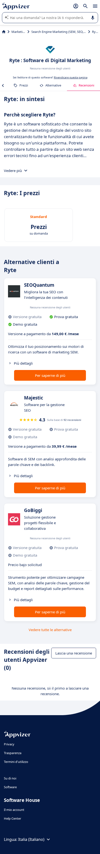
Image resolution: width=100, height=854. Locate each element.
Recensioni (86, 85)
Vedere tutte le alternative (50, 629)
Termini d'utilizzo (16, 761)
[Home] (4, 31)
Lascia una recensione (73, 653)
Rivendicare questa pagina (70, 77)
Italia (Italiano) (31, 839)
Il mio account (14, 809)
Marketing (18, 31)
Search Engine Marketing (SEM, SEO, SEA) (58, 31)
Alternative (53, 85)
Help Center (12, 818)
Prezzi (23, 85)
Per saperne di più (50, 375)
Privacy (9, 744)
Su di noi (10, 778)
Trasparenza (12, 753)
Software (10, 787)
